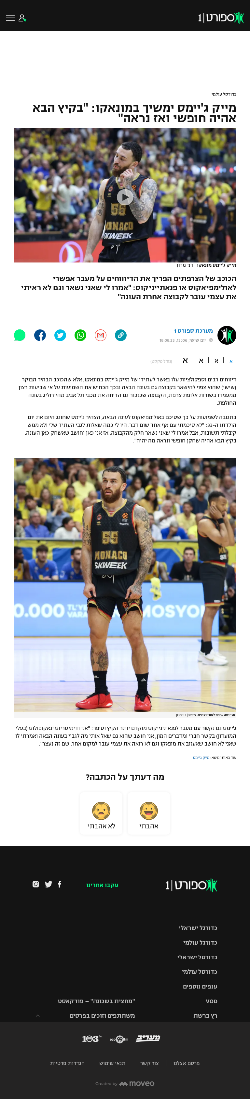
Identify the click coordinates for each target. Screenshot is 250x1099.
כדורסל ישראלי (197, 957)
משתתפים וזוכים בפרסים (102, 1016)
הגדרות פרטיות (67, 1063)
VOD (211, 1001)
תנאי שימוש (112, 1063)
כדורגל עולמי (200, 942)
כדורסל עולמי (224, 94)
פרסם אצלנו (187, 1063)
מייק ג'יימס (201, 758)
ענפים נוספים (200, 986)
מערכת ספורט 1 (193, 331)
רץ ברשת (205, 1016)
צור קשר (149, 1063)
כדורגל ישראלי (198, 928)
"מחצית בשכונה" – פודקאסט (96, 1001)
